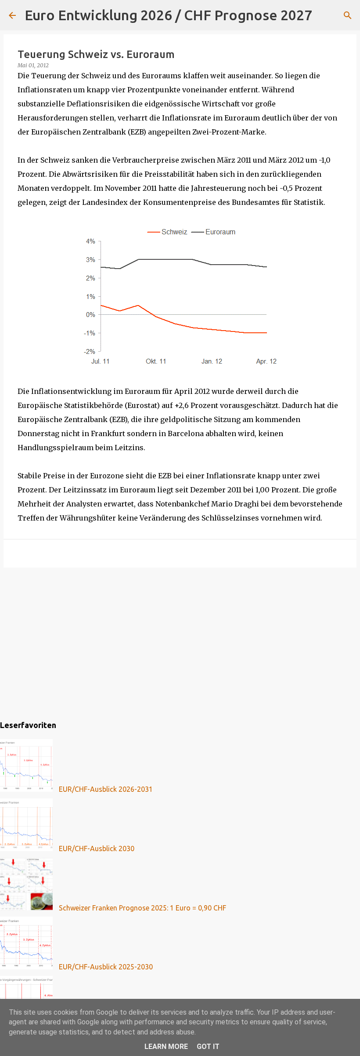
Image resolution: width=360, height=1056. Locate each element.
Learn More (166, 1046)
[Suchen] (324, 15)
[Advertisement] (180, 642)
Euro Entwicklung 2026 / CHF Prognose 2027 (168, 15)
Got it (208, 1046)
